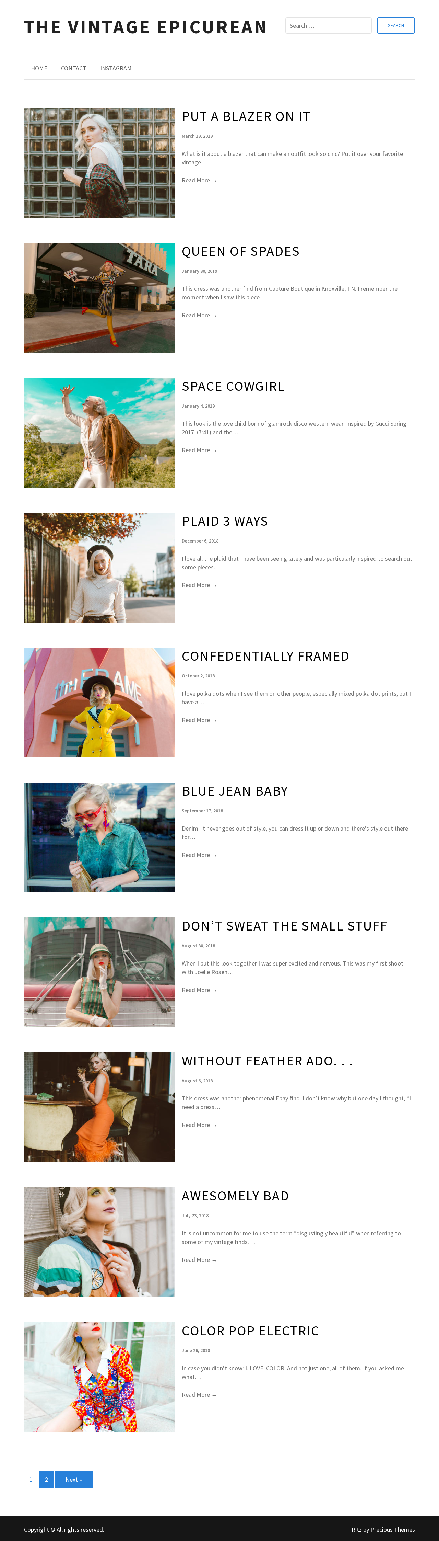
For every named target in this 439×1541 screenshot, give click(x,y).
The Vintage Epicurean (146, 26)
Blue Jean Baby (235, 790)
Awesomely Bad (235, 1195)
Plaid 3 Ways (225, 520)
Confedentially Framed (266, 655)
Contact (73, 68)
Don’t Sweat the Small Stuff (285, 925)
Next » (74, 1479)
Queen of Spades (241, 251)
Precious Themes (392, 1529)
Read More (199, 180)
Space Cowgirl (233, 386)
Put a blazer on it (246, 116)
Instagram (116, 68)
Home (39, 68)
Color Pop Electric (251, 1330)
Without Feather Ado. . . (268, 1060)
